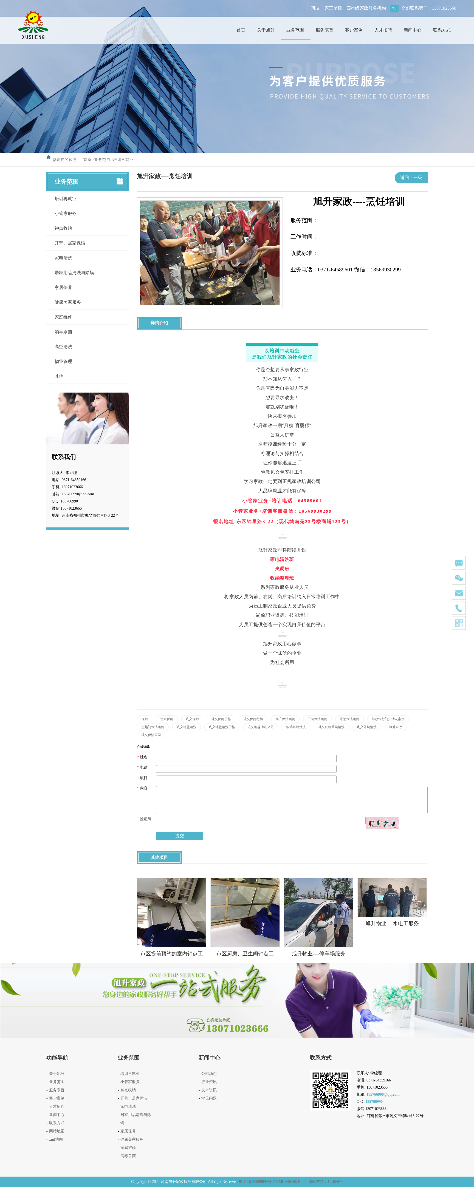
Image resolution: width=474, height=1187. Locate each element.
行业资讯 (209, 1082)
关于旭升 (266, 30)
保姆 (144, 719)
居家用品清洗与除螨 (74, 272)
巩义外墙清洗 (367, 727)
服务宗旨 (324, 30)
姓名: (143, 757)
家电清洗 (63, 257)
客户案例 (354, 30)
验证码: (145, 819)
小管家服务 (66, 213)
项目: (143, 778)
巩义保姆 (192, 719)
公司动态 (209, 1074)
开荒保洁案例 (349, 719)
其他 (59, 376)
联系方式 (442, 30)
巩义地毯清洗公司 (260, 727)
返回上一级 (411, 177)
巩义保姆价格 (221, 719)
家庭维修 (63, 317)
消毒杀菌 (63, 332)
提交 (179, 835)
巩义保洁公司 (151, 735)
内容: (143, 788)
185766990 (374, 1102)
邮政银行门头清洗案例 (388, 719)
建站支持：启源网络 (325, 1182)
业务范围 (295, 30)
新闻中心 (412, 30)
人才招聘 (383, 30)
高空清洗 (63, 346)
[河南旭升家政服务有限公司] (33, 12)
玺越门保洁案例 (152, 727)
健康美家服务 (68, 302)
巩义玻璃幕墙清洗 (331, 727)
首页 (240, 30)
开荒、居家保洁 (70, 243)
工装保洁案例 (317, 719)
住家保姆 (166, 719)
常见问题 (209, 1098)
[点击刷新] (382, 823)
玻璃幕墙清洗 (296, 727)
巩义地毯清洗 (186, 727)
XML (280, 1182)
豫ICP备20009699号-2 (257, 1182)
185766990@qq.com (383, 1094)
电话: (143, 767)
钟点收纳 (63, 228)
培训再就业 (123, 160)
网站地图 (56, 1131)
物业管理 (63, 361)
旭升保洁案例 (285, 719)
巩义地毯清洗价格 (222, 727)
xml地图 (56, 1139)
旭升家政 (395, 727)
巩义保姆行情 (253, 719)
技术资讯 (209, 1090)
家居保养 (63, 287)
